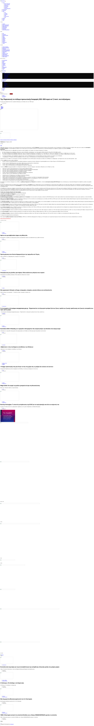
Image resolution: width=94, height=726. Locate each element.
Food (3, 36)
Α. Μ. (1, 145)
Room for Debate (5, 55)
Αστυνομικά (6, 6)
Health (3, 37)
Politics (3, 39)
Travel (3, 43)
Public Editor (4, 56)
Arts (3, 33)
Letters (3, 52)
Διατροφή (5, 14)
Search (11, 93)
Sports (3, 41)
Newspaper (4, 67)
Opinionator (4, 51)
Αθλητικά (3, 363)
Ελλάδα (3, 95)
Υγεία (3, 11)
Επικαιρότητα (4, 9)
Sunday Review (5, 53)
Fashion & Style (5, 35)
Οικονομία (4, 10)
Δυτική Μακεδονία (7, 8)
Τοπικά (3, 2)
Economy (4, 34)
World (3, 61)
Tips (5, 12)
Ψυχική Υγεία (6, 16)
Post (3, 69)
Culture (3, 64)
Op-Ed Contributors (6, 50)
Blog (3, 62)
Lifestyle (3, 38)
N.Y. (3, 66)
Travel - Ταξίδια (4, 680)
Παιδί (5, 15)
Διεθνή (3, 19)
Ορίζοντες (3, 276)
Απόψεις (3, 18)
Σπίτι (5, 17)
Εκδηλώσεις (6, 5)
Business (4, 63)
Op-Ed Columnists (5, 47)
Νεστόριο (5, 7)
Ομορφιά (5, 13)
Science (3, 40)
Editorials (4, 48)
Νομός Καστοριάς (7, 3)
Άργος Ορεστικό (7, 4)
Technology (4, 42)
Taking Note (4, 54)
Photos (3, 68)
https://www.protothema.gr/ (5, 218)
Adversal (12, 724)
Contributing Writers (6, 49)
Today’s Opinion (5, 46)
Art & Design (4, 60)
